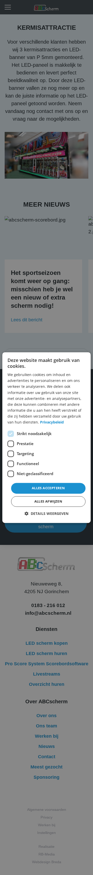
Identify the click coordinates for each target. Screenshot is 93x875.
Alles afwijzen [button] (48, 501)
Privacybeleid (52, 422)
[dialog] (46, 437)
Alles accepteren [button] (48, 488)
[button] (46, 513)
